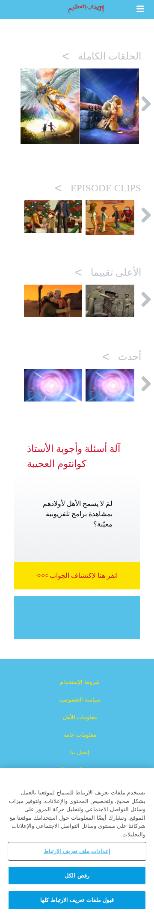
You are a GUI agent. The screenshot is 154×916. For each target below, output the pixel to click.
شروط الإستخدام (80, 682)
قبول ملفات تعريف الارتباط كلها (77, 900)
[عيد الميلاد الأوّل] (53, 216)
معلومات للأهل (80, 717)
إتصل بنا (79, 752)
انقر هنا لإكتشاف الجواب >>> (77, 575)
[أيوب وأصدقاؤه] (115, 301)
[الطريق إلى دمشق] (115, 217)
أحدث (121, 357)
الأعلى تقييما (108, 273)
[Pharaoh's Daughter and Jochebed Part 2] (53, 385)
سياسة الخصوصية (80, 699)
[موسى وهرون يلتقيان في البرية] (53, 301)
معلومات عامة (79, 735)
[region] (77, 842)
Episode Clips (98, 189)
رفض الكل (77, 875)
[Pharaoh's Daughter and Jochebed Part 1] (115, 385)
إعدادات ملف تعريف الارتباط (77, 851)
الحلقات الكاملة (101, 57)
